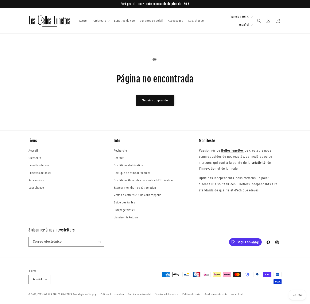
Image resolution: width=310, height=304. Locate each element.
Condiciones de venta (216, 294)
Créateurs (34, 158)
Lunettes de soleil (39, 173)
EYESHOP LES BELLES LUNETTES (55, 294)
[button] (101, 20)
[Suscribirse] (99, 242)
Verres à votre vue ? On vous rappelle (137, 195)
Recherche (120, 150)
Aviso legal (237, 294)
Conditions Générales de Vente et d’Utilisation (143, 180)
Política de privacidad (139, 294)
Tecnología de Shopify (84, 294)
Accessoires (36, 180)
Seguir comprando (155, 100)
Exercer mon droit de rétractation (135, 187)
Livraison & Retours (126, 217)
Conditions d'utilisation (128, 165)
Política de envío (191, 294)
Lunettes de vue (38, 165)
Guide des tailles (124, 202)
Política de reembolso (112, 294)
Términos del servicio (166, 294)
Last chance (36, 187)
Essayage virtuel (124, 210)
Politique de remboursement (132, 173)
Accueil (33, 150)
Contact (119, 158)
